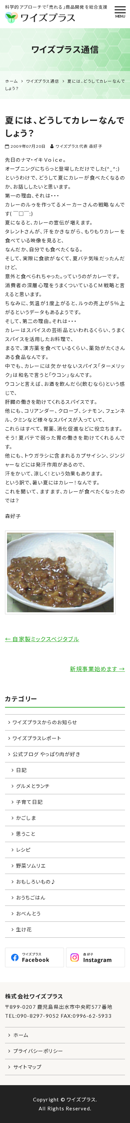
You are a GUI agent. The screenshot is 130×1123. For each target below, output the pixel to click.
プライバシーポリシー (38, 1051)
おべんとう (28, 913)
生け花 (24, 929)
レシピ (23, 850)
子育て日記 (29, 802)
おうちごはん (30, 898)
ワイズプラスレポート (37, 738)
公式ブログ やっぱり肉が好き (46, 754)
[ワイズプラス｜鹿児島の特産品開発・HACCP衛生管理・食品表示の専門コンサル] (65, 17)
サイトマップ (27, 1067)
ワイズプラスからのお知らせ (45, 722)
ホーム (21, 1035)
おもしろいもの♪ (36, 882)
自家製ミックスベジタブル (42, 639)
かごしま (26, 818)
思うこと (25, 834)
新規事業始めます (97, 668)
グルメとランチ (33, 786)
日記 (21, 770)
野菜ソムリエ (31, 866)
